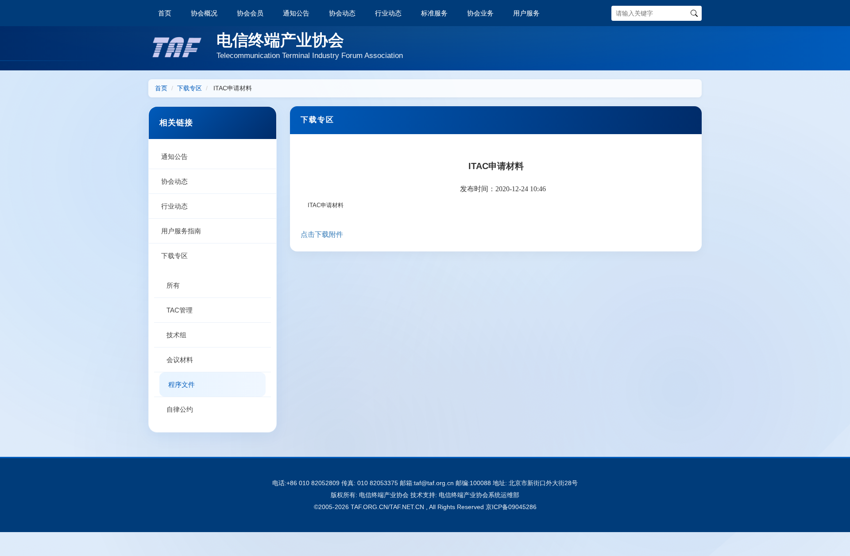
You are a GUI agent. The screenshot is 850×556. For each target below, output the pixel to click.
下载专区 (189, 88)
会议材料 (179, 359)
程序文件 (181, 384)
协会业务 (480, 13)
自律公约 (179, 409)
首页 (164, 13)
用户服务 (526, 13)
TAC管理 (179, 310)
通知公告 (296, 13)
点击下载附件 (322, 234)
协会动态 (342, 13)
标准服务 (434, 13)
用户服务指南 (181, 231)
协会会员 (250, 13)
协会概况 (204, 13)
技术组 (176, 335)
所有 (173, 285)
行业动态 (388, 13)
